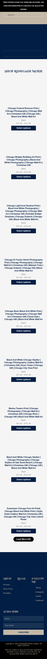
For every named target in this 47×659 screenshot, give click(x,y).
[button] (23, 53)
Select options (23, 128)
